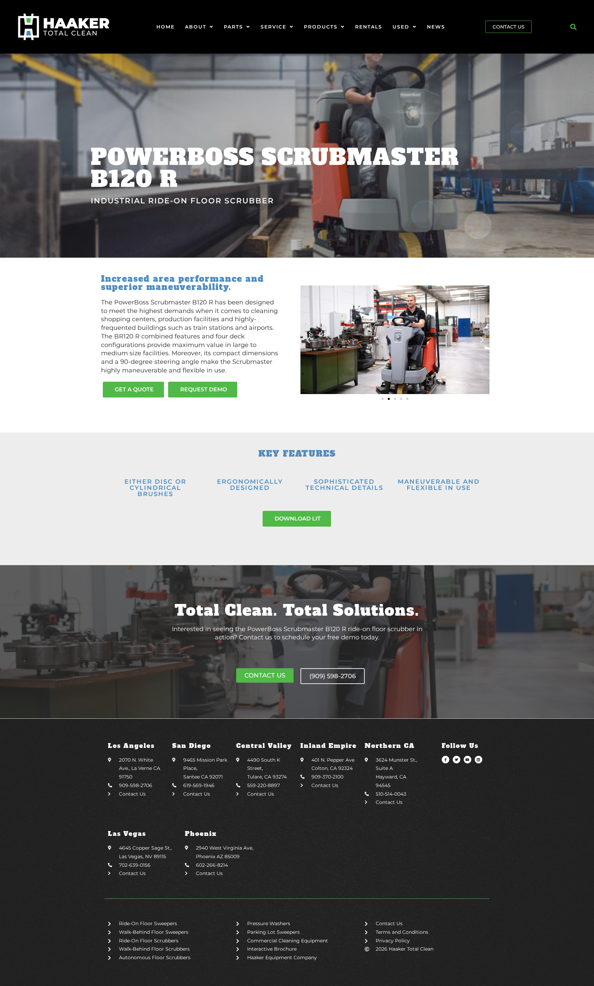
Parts (233, 27)
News (436, 27)
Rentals (368, 27)
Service (273, 27)
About (195, 27)
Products (321, 27)
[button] (573, 26)
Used (401, 27)
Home (165, 27)
